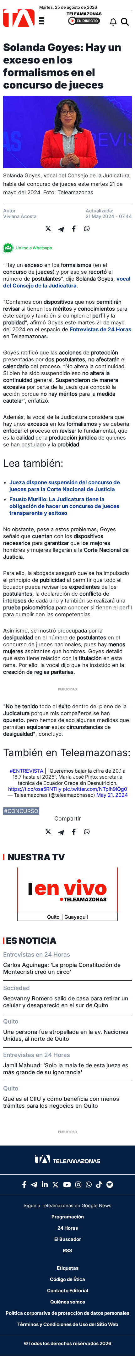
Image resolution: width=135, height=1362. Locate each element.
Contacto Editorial (67, 1290)
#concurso (21, 811)
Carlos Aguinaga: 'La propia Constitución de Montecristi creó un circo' (62, 968)
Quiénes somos (67, 1302)
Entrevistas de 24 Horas (100, 329)
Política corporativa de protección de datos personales (67, 1313)
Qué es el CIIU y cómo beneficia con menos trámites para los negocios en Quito (61, 1102)
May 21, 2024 (112, 795)
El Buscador (67, 1239)
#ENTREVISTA (26, 771)
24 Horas (67, 1228)
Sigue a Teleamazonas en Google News (67, 1205)
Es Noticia (31, 940)
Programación (67, 1217)
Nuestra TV (35, 857)
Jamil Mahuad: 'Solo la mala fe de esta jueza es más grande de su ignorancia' (65, 1068)
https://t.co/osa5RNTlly (35, 789)
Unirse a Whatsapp (34, 247)
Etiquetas (67, 1268)
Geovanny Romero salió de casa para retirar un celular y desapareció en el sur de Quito (65, 1002)
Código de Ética (67, 1279)
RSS (67, 1250)
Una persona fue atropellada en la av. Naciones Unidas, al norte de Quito (65, 1035)
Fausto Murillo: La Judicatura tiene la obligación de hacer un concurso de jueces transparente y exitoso (64, 506)
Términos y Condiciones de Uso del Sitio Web (67, 1324)
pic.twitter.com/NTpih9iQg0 (95, 789)
